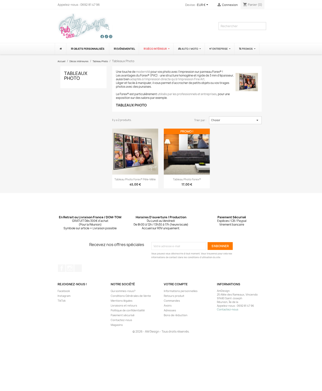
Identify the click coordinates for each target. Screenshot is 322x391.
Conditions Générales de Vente (131, 296)
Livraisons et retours (124, 305)
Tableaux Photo (75, 75)
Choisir (235, 120)
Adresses (170, 310)
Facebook (61, 268)
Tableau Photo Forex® (187, 179)
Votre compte (176, 284)
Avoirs (168, 305)
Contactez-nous (121, 320)
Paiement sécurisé (123, 315)
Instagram (70, 268)
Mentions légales (121, 300)
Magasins (117, 325)
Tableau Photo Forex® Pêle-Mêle (135, 179)
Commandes (172, 300)
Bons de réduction (175, 315)
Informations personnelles (181, 291)
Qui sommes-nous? (123, 291)
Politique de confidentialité (128, 310)
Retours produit (174, 296)
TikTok (78, 268)
